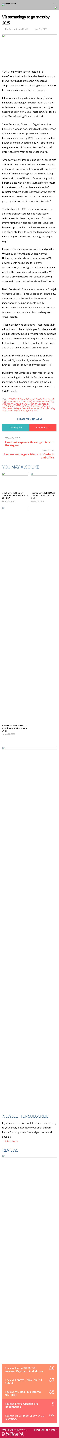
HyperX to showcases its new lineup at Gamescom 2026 (14, 728)
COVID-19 (13, 399)
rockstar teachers (30, 406)
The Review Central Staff (16, 29)
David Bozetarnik (45, 399)
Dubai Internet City (43, 401)
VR (35, 410)
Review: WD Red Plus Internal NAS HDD (23, 1393)
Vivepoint (28, 410)
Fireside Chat (21, 403)
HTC (18, 406)
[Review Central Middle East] (11, 3)
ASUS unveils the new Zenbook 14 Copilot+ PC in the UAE (15, 495)
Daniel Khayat (27, 399)
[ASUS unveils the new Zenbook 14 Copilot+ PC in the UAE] (15, 481)
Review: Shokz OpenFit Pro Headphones (21, 1405)
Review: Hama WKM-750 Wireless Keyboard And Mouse (24, 1369)
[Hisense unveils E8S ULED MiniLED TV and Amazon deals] (44, 481)
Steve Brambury (30, 408)
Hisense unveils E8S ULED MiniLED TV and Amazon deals (43, 495)
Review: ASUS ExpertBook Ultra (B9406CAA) (24, 1417)
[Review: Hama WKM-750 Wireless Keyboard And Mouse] (29, 1262)
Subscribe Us (11, 1141)
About (45, 1430)
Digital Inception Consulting (17, 401)
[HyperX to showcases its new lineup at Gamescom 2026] (15, 614)
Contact (53, 1430)
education (7, 403)
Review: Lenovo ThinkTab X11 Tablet (23, 1381)
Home (37, 1430)
